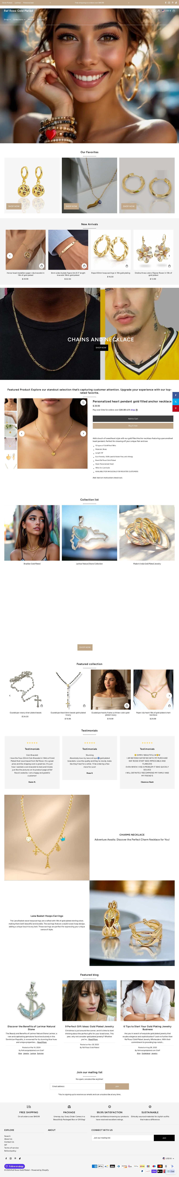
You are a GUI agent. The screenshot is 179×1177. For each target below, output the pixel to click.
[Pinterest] (172, 3)
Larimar (18, 3)
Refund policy (10, 1151)
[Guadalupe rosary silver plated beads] (26, 689)
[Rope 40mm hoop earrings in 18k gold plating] (111, 250)
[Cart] (174, 11)
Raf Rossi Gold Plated (18, 11)
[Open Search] (154, 11)
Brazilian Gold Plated (32, 564)
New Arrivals (89, 224)
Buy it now (133, 426)
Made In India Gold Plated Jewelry (147, 564)
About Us (8, 1139)
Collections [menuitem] (18, 19)
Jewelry (26, 1053)
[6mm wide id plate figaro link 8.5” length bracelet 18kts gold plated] (68, 250)
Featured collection (89, 664)
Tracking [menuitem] (41, 19)
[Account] (159, 11)
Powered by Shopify (40, 1170)
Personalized (28, 3)
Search (7, 1136)
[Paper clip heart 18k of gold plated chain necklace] (153, 689)
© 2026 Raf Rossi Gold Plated (17, 1170)
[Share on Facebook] (175, 395)
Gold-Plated (7, 3)
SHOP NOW (53, 102)
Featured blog (89, 974)
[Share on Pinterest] (175, 408)
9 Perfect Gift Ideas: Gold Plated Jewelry (89, 1026)
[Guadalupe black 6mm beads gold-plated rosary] (68, 689)
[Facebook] (165, 3)
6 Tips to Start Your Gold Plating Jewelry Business (148, 1028)
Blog (20, 1053)
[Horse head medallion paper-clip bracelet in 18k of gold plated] (26, 250)
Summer (40, 1053)
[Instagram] (169, 3)
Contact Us (9, 1142)
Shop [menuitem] (6, 19)
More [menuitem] (30, 19)
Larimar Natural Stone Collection (89, 564)
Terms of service (11, 1148)
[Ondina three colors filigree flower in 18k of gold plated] (153, 250)
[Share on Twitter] (175, 402)
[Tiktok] (176, 3)
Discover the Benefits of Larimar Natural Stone (31, 1028)
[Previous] (50, 2)
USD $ (168, 11)
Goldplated (146, 1053)
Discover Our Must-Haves (56, 94)
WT (5, 1145)
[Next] (128, 2)
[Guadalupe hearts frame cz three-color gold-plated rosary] (111, 689)
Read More (42, 1042)
